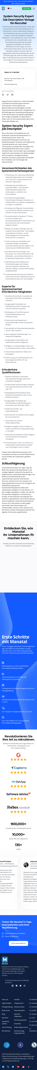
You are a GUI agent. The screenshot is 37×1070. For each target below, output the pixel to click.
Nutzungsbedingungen (26, 1056)
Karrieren (5, 1018)
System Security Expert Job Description (14, 79)
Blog (3, 1014)
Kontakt (16, 999)
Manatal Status (19, 1007)
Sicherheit (17, 1024)
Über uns (5, 999)
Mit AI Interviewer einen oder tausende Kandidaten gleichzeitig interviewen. (18, 2)
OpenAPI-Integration (18, 1015)
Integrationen (19, 1003)
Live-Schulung (6, 1027)
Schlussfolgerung (10, 84)
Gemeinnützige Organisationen (19, 1032)
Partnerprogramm (20, 1020)
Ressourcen (6, 1010)
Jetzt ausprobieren (18, 943)
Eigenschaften (6, 1003)
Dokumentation (19, 1010)
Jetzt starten (26, 8)
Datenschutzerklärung (9, 1056)
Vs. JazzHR (32, 1010)
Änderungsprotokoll (21, 1027)
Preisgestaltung (7, 1007)
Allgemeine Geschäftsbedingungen (15, 1059)
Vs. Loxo (32, 1018)
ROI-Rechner (6, 1031)
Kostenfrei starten (5, 1022)
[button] (10, 8)
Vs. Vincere (33, 1014)
